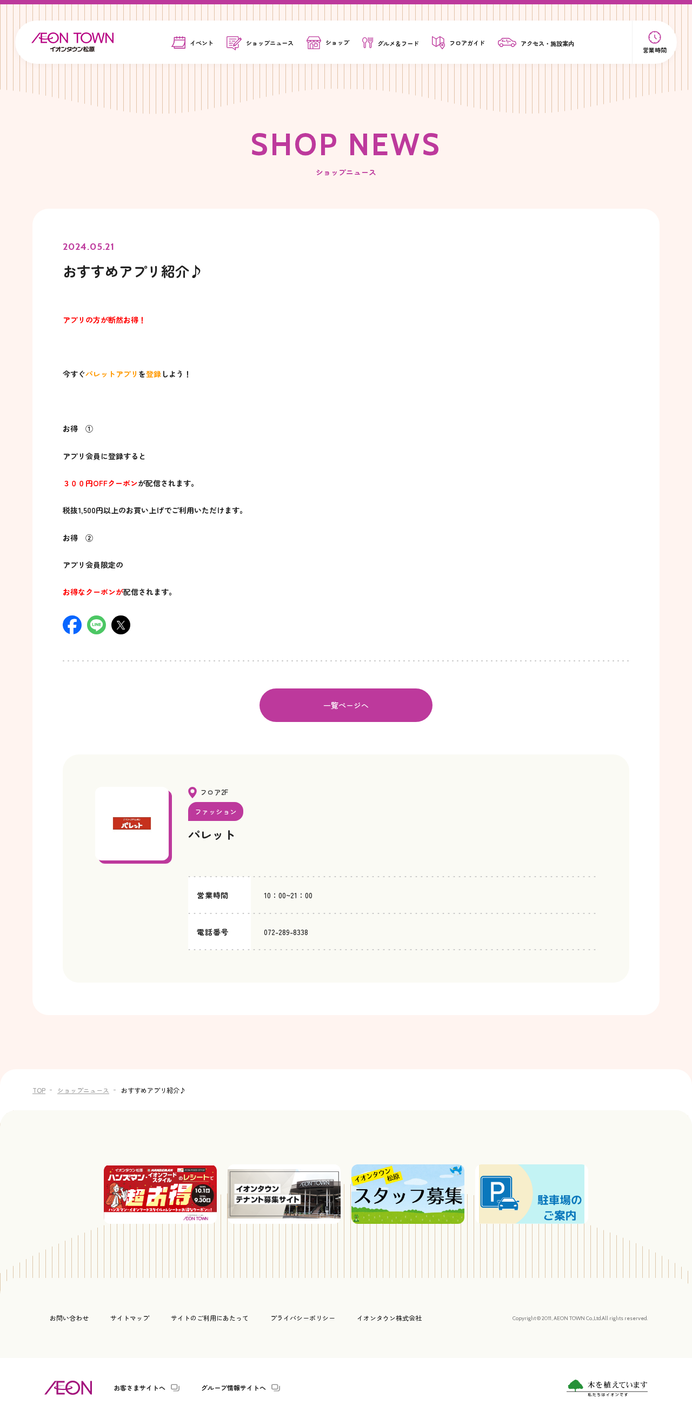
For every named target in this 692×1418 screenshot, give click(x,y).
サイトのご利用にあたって (210, 1317)
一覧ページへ (346, 705)
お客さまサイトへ (139, 1388)
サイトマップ (129, 1317)
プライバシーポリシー (302, 1317)
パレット (212, 834)
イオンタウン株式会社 (389, 1317)
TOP (38, 1090)
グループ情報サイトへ (233, 1388)
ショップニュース (83, 1090)
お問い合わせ (69, 1317)
